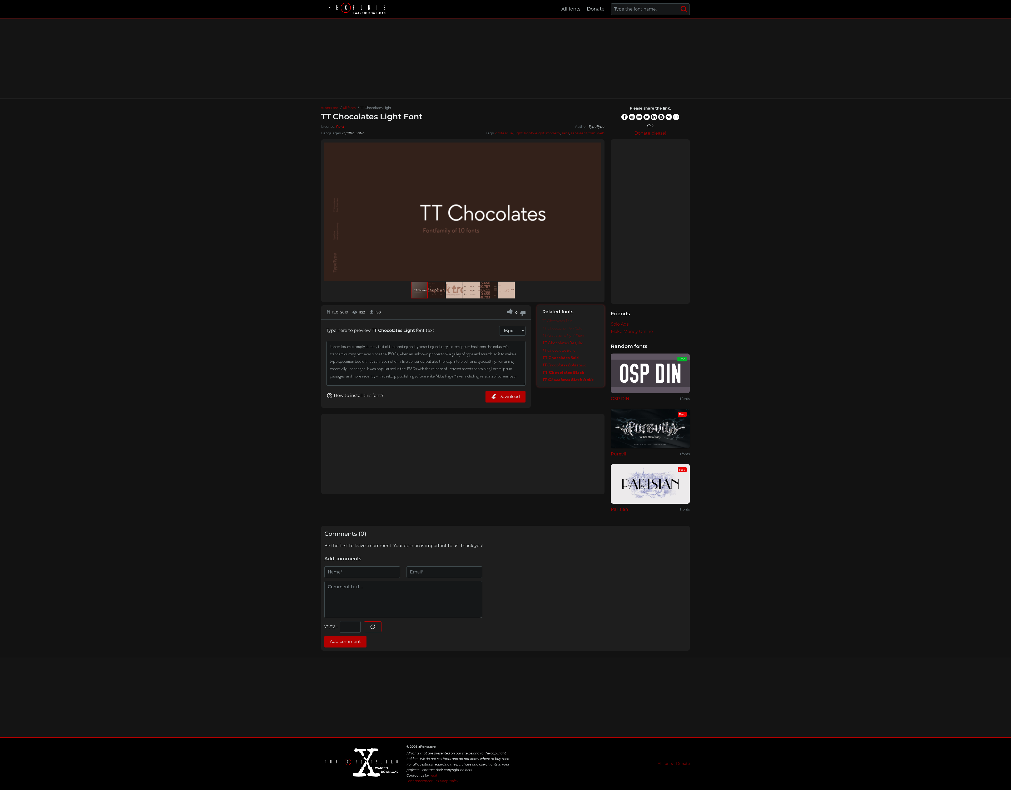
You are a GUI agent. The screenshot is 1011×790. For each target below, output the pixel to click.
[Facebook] (624, 117)
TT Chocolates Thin (557, 320)
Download (509, 396)
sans (565, 133)
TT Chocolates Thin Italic (562, 328)
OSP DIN (620, 398)
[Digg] (639, 117)
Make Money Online (632, 331)
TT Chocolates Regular (562, 343)
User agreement (420, 781)
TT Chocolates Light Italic (563, 335)
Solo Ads (620, 324)
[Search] (684, 9)
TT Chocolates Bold (560, 357)
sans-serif (579, 133)
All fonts (571, 9)
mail (433, 775)
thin (592, 133)
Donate (595, 9)
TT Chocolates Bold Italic (564, 365)
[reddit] (632, 117)
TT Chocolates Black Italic (568, 379)
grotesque (504, 133)
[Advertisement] (505, 58)
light (518, 133)
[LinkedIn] (654, 117)
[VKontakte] (669, 117)
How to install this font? (359, 395)
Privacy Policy (447, 781)
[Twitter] (646, 117)
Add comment (345, 641)
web (600, 133)
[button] (596, 212)
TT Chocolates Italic (558, 350)
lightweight (534, 133)
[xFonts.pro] (354, 9)
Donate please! (650, 133)
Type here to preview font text (380, 330)
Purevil (618, 454)
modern (553, 133)
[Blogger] (661, 117)
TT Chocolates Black (563, 372)
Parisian (619, 509)
